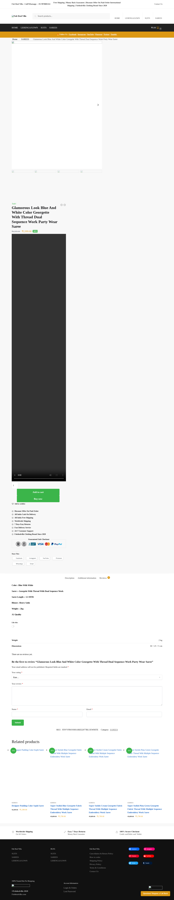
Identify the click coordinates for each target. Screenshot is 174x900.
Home (14, 39)
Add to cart (38, 492)
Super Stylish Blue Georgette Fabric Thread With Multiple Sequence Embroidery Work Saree (66, 809)
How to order (95, 857)
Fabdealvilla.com (19, 894)
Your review (17, 684)
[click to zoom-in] (57, 105)
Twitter (106, 34)
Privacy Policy (95, 864)
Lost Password (70, 891)
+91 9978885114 (44, 4)
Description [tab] (69, 578)
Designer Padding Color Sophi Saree (28, 806)
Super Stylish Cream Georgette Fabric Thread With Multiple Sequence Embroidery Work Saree (105, 809)
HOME (117, 18)
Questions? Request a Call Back (155, 893)
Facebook (72, 34)
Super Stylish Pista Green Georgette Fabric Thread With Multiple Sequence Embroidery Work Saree (145, 809)
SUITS (147, 18)
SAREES (158, 18)
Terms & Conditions (98, 868)
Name (15, 709)
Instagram (82, 34)
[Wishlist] (43, 752)
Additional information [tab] (87, 578)
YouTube (90, 34)
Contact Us (158, 4)
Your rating (17, 672)
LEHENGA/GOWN (132, 18)
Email (90, 709)
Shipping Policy (96, 861)
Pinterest (98, 34)
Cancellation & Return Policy (101, 854)
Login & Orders (70, 888)
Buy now (38, 499)
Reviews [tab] (104, 578)
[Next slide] (98, 105)
